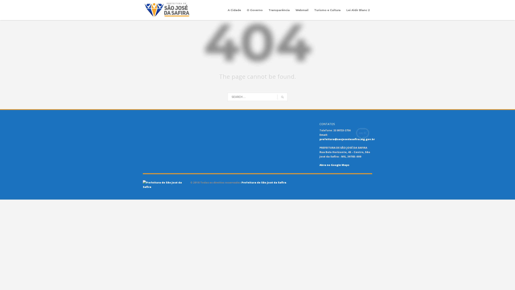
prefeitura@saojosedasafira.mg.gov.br (347, 139)
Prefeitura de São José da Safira (263, 182)
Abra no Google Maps (334, 165)
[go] (282, 97)
